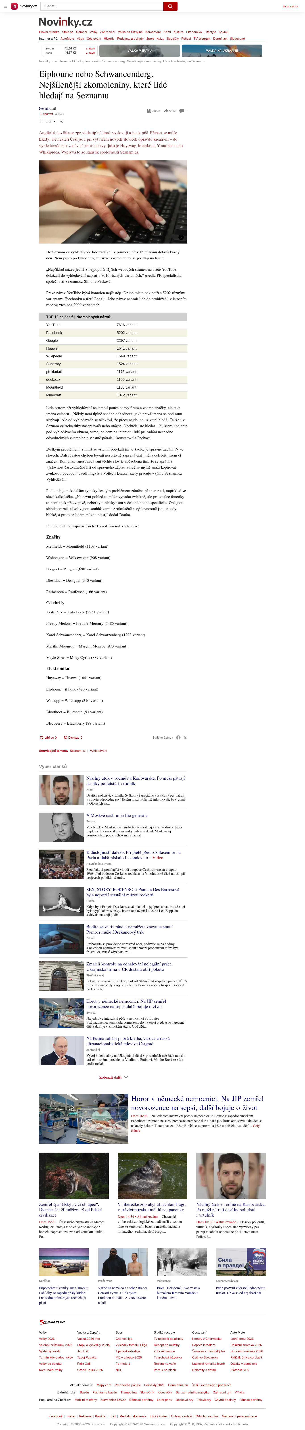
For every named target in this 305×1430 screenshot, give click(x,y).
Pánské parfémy (250, 1399)
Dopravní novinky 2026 (246, 1351)
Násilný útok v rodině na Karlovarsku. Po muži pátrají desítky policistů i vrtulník (135, 780)
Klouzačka (165, 1392)
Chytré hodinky (225, 1399)
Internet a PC (48, 38)
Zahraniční (107, 32)
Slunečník (147, 1392)
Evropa (91, 821)
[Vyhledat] (170, 6)
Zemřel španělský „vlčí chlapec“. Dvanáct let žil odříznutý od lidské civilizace (70, 1209)
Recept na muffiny (167, 1345)
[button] (113, 202)
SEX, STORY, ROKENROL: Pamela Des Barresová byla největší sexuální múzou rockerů (132, 892)
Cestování (94, 38)
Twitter (70, 1416)
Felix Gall (83, 1363)
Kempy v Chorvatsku (206, 1338)
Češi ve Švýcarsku (205, 1357)
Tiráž (112, 1416)
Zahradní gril (222, 1392)
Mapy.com (104, 1385)
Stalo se (67, 32)
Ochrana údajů (181, 1416)
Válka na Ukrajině (130, 32)
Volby (93, 32)
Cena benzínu (178, 1385)
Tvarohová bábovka (168, 1357)
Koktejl (223, 32)
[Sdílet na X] (185, 737)
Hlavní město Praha (98, 863)
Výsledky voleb (49, 1351)
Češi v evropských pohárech (212, 1385)
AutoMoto (67, 38)
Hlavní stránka (49, 32)
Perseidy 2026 (154, 1385)
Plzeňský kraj (95, 975)
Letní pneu (164, 1399)
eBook (156, 111)
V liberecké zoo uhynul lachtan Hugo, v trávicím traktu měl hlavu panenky (152, 1207)
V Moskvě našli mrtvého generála (117, 815)
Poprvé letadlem (203, 1345)
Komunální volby (51, 1370)
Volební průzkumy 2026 (55, 1345)
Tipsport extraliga (128, 1351)
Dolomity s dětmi (204, 1370)
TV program (202, 38)
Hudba (90, 901)
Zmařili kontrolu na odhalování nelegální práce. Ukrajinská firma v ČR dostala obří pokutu (129, 966)
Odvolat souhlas (207, 1416)
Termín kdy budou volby (56, 1357)
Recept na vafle (165, 1363)
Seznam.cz (290, 6)
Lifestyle (210, 32)
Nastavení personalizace (239, 1416)
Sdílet (172, 111)
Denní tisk (220, 38)
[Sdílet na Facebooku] (178, 737)
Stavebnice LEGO (113, 1399)
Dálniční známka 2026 (246, 1345)
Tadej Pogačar (87, 1357)
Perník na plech (165, 1370)
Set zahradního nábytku (192, 1392)
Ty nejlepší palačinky (168, 1338)
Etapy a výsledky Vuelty (93, 1345)
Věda (80, 38)
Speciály (173, 38)
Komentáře (153, 32)
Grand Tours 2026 (90, 1370)
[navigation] (5, 6)
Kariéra (100, 1416)
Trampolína (129, 1392)
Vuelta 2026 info (88, 1338)
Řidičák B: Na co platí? (246, 1357)
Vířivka (239, 1392)
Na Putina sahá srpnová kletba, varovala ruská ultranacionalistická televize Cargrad (128, 1041)
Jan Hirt (82, 1351)
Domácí (81, 32)
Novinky (44, 108)
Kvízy (160, 38)
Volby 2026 (47, 1338)
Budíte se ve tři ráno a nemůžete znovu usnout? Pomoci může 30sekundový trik (129, 929)
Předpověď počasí (128, 1385)
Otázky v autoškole (243, 1363)
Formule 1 (123, 1363)
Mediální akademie (132, 1416)
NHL (119, 1370)
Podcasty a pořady (130, 38)
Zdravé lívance (164, 1351)
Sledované (237, 38)
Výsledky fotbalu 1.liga (131, 1345)
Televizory (204, 1399)
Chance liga (124, 1338)
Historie (109, 38)
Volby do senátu (50, 1363)
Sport (150, 38)
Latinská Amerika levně (208, 1363)
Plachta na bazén (104, 1392)
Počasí (186, 38)
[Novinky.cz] (66, 23)
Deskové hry (184, 1399)
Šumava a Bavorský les (208, 1351)
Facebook (55, 1416)
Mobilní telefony (86, 1399)
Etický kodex (158, 1416)
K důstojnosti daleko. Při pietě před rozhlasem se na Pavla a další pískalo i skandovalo (133, 854)
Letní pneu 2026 (242, 1338)
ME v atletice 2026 (129, 1357)
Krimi (167, 32)
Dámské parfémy (141, 1399)
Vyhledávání (98, 750)
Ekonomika (194, 32)
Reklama (85, 1416)
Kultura (178, 32)
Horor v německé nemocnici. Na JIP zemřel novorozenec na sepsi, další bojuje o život (126, 1003)
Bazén (84, 1392)
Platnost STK (239, 1370)
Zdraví (90, 938)
